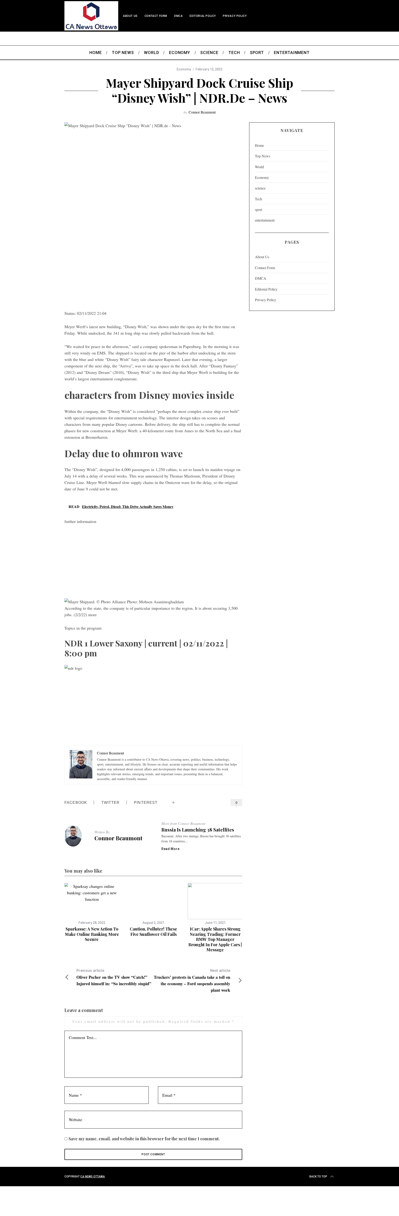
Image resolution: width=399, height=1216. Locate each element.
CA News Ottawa (92, 1176)
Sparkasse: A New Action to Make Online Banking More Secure (92, 934)
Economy (184, 69)
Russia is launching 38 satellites (197, 829)
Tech (258, 198)
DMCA (178, 16)
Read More (170, 848)
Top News (262, 155)
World (259, 166)
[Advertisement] (153, 270)
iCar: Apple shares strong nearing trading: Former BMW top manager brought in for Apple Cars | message (215, 939)
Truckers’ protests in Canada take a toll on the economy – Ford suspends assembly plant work (192, 980)
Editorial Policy (203, 16)
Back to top (318, 1176)
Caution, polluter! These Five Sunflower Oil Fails (153, 931)
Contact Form (156, 16)
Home (259, 145)
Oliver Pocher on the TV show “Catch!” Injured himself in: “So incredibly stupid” (113, 977)
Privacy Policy (235, 16)
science (260, 188)
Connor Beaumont (202, 112)
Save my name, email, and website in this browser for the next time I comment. (144, 1138)
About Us (130, 16)
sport (258, 209)
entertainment (265, 220)
